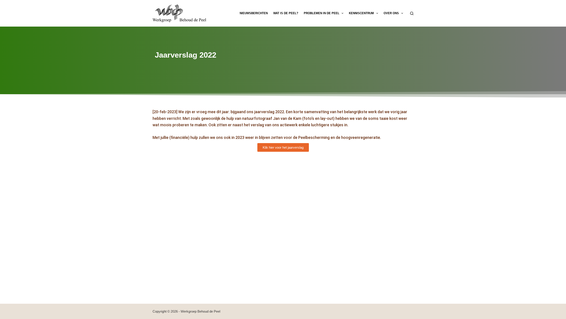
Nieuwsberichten (254, 13)
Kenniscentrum (361, 13)
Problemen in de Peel (321, 13)
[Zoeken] (411, 13)
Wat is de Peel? (285, 13)
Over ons (391, 13)
